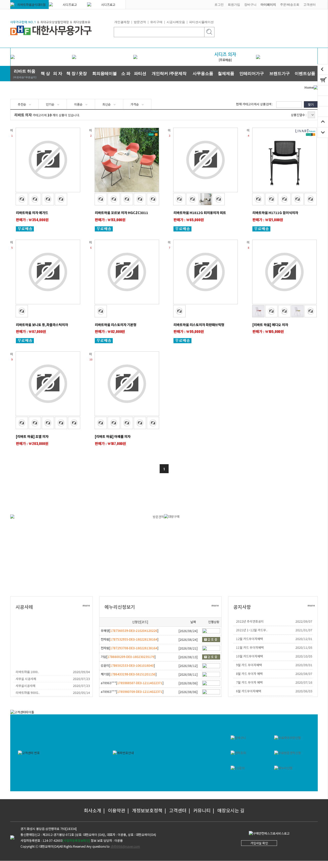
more (86, 605)
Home (309, 87)
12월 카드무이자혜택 (249, 638)
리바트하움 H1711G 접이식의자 (275, 212)
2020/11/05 (303, 647)
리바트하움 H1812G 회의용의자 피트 (199, 212)
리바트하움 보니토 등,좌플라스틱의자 (42, 324)
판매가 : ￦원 (32, 219)
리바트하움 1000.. (27, 672)
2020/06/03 (303, 691)
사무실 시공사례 (26, 678)
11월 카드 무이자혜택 (250, 647)
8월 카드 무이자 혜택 (249, 673)
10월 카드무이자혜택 (249, 656)
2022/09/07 (303, 621)
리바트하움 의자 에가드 (32, 212)
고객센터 (309, 4)
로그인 (219, 4)
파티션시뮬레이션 (201, 22)
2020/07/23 (81, 678)
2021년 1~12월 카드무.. (252, 630)
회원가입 (234, 4)
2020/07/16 (303, 682)
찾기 (311, 104)
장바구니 (250, 4)
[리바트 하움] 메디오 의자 (270, 324)
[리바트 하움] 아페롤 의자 (112, 436)
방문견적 (140, 22)
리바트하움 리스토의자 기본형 (115, 324)
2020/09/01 (303, 665)
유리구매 (156, 22)
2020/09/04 (81, 672)
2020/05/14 (81, 692)
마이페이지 (268, 4)
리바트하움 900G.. (28, 692)
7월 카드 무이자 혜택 (249, 682)
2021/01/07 (303, 630)
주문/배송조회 (289, 4)
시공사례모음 (176, 22)
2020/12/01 (303, 638)
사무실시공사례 (25, 685)
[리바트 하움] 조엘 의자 (32, 436)
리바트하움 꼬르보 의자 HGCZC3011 (121, 212)
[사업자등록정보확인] (76, 840)
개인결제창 (122, 22)
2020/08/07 (303, 673)
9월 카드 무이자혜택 (249, 665)
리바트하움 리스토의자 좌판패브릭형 (198, 324)
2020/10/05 (303, 656)
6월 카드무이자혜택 (248, 691)
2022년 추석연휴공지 (250, 621)
